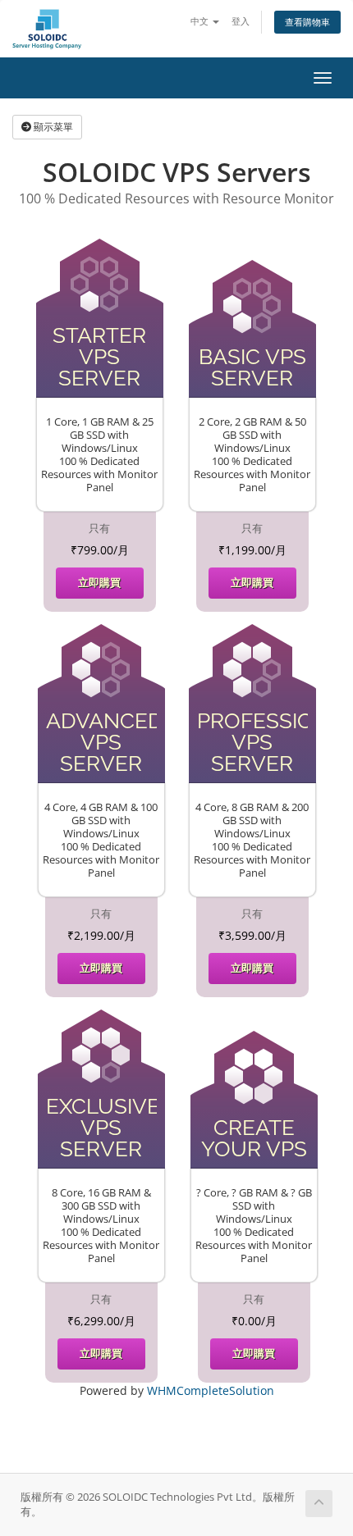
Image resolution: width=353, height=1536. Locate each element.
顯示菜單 (52, 127)
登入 (241, 21)
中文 (200, 21)
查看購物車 (307, 22)
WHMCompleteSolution (210, 1390)
